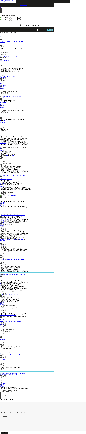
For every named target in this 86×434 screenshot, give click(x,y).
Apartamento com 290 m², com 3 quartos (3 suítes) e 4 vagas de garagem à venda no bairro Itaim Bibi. (14, 391)
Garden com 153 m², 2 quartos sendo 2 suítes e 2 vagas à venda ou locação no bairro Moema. (12, 350)
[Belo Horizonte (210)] (32, 30)
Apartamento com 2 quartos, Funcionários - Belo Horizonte (12, 111)
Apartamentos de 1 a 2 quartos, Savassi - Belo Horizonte (12, 193)
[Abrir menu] (0, 7)
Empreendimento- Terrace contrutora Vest (11, 71)
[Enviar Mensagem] (17, 20)
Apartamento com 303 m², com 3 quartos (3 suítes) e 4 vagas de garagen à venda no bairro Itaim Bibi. (13, 369)
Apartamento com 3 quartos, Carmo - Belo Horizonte (9, 92)
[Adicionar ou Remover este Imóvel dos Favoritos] (1, 39)
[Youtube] (1, 426)
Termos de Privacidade (6, 15)
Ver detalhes (4, 433)
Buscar (49, 29)
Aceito (12, 15)
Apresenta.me (5, 432)
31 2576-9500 (21, 0)
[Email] (1, 423)
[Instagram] (1, 425)
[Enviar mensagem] (20, 18)
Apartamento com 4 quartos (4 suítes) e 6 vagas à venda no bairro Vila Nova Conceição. (12, 330)
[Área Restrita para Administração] (20, 432)
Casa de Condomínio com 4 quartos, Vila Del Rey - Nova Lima (14, 252)
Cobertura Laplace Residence (7, 51)
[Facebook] (1, 424)
